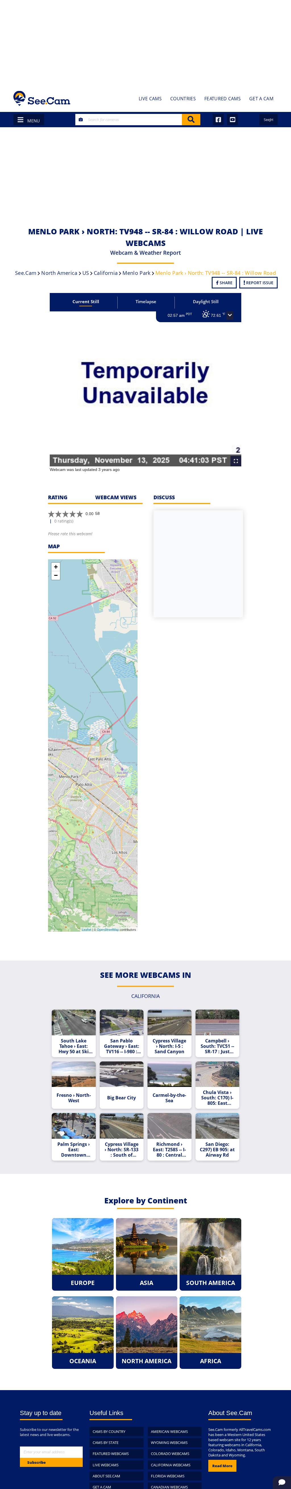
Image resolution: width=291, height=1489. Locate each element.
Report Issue (259, 282)
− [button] (56, 575)
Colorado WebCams (170, 1453)
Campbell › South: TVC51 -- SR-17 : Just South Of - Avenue (217, 1046)
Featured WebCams (111, 1453)
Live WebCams (106, 1464)
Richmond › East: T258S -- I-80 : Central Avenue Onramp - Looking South (169, 1150)
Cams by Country (109, 1431)
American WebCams (169, 1431)
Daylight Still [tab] (206, 301)
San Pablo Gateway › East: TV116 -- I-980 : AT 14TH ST (121, 1046)
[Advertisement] (145, 42)
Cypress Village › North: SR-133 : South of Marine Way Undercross (121, 1150)
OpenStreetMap (108, 929)
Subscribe (36, 1462)
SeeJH (268, 119)
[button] (229, 315)
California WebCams (170, 1464)
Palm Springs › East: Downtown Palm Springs (73, 1150)
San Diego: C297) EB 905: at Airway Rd (217, 1150)
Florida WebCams (167, 1476)
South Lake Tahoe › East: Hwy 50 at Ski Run (74, 1046)
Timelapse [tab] (146, 301)
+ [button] (56, 566)
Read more (222, 1465)
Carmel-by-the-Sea (169, 1098)
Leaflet (86, 929)
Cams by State (106, 1442)
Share (225, 282)
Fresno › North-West (74, 1098)
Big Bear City (121, 1098)
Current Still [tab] (85, 301)
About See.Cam (106, 1476)
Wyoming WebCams (169, 1442)
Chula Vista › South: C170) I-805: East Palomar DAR (217, 1098)
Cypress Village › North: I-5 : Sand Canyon (169, 1046)
